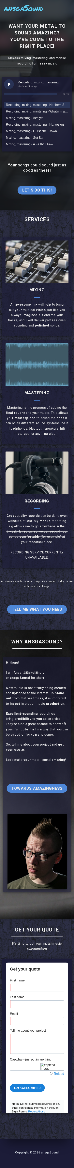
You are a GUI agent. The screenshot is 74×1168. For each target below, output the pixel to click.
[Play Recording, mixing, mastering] (9, 84)
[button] (37, 190)
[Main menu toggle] (65, 8)
